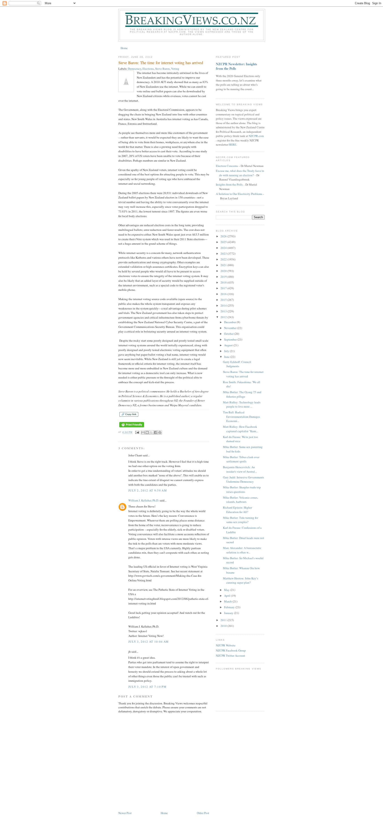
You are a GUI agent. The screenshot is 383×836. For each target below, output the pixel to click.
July (227, 351)
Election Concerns (227, 166)
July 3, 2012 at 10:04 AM (148, 642)
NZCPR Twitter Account (230, 656)
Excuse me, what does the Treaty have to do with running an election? (240, 173)
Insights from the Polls (229, 184)
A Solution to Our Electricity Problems (239, 194)
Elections (148, 69)
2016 (224, 294)
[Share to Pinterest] (160, 432)
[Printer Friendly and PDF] (131, 427)
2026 (224, 236)
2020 (224, 271)
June (227, 357)
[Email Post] (137, 432)
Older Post (203, 813)
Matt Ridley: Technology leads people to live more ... (241, 404)
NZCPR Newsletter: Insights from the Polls (236, 66)
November (230, 328)
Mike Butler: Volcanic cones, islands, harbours (240, 499)
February (229, 607)
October (229, 334)
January (229, 613)
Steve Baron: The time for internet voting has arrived (243, 374)
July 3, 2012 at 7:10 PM (147, 687)
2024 (224, 248)
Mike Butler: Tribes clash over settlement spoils (241, 459)
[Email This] (143, 432)
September (230, 339)
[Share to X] (151, 432)
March (228, 601)
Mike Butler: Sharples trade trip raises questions (242, 489)
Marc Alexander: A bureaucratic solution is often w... (242, 550)
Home (124, 48)
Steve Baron (162, 69)
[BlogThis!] (147, 432)
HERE (232, 145)
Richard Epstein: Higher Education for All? (237, 509)
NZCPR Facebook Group (231, 650)
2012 (224, 317)
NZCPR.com (256, 136)
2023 (224, 254)
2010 (224, 626)
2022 (224, 259)
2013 (224, 311)
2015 (224, 300)
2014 (224, 305)
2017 (224, 288)
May (227, 590)
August (228, 345)
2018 (224, 282)
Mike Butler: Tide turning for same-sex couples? (240, 520)
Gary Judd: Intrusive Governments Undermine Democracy (243, 479)
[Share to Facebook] (155, 432)
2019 (224, 277)
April (227, 596)
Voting (175, 69)
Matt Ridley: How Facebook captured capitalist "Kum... (240, 429)
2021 (224, 265)
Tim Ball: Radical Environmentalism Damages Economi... (241, 416)
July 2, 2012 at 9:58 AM (147, 490)
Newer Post (125, 813)
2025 (224, 242)
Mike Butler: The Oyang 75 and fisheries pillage (242, 394)
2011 (224, 620)
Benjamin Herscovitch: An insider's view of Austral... (240, 469)
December (230, 322)
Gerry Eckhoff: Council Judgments (237, 364)
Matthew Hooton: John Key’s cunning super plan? (240, 580)
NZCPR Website (225, 645)
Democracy (134, 69)
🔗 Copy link (128, 414)
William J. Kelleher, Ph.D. (143, 500)
